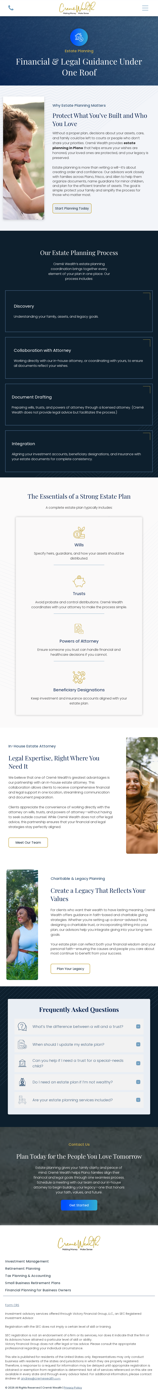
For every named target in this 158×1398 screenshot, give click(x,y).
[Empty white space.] (11, 10)
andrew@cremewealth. (38, 1378)
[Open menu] (145, 8)
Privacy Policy (73, 1388)
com (57, 1378)
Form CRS (12, 1305)
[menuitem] (79, 1261)
